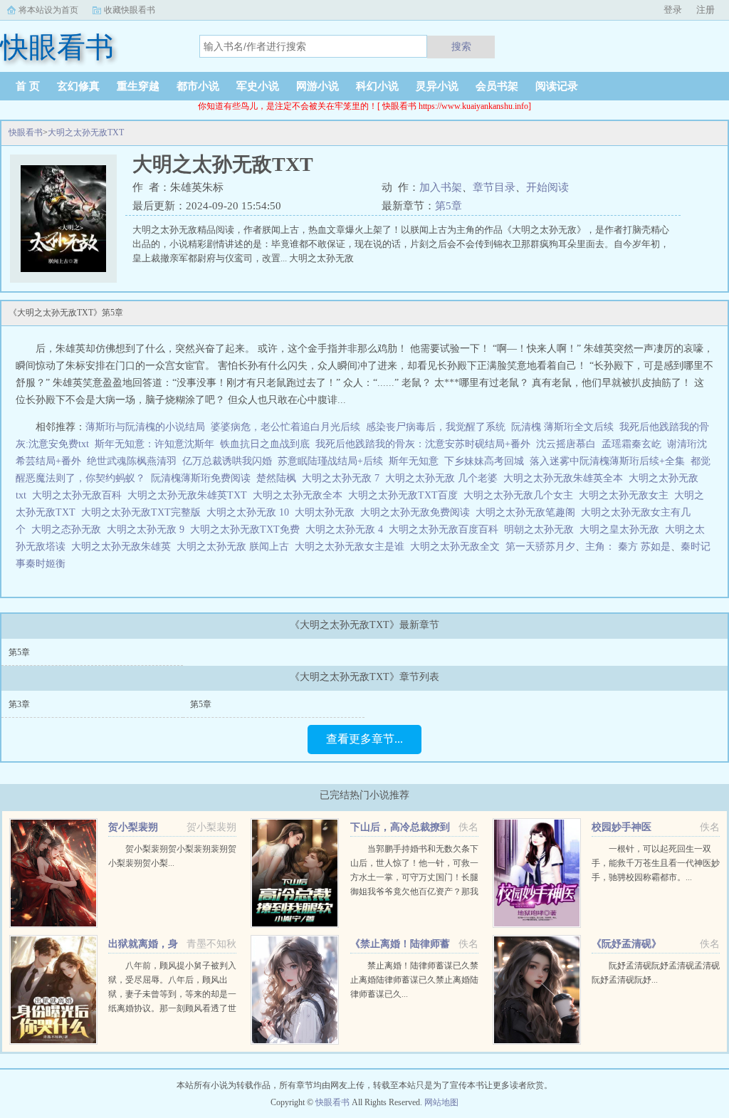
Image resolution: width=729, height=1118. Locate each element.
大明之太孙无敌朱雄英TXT (190, 495)
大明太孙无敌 (327, 512)
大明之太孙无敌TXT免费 (247, 529)
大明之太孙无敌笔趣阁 (528, 512)
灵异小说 (437, 86)
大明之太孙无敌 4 (347, 529)
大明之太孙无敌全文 (457, 546)
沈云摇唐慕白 (566, 444)
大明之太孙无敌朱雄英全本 (566, 478)
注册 (705, 9)
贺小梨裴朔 (133, 827)
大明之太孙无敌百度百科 (446, 529)
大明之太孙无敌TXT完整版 (143, 512)
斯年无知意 (414, 461)
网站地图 (441, 1102)
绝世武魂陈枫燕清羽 (132, 461)
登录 (673, 9)
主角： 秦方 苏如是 (628, 546)
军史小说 (257, 86)
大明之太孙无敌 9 (148, 529)
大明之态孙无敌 (69, 529)
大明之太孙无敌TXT (86, 132)
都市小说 (198, 86)
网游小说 (317, 86)
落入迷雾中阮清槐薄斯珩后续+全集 (607, 461)
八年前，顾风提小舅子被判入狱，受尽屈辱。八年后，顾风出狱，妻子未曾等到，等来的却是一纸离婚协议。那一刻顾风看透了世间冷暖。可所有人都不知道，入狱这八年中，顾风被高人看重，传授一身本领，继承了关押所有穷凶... (172, 1008)
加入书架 (440, 187)
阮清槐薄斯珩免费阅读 (201, 478)
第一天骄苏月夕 (540, 546)
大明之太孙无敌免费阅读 (418, 512)
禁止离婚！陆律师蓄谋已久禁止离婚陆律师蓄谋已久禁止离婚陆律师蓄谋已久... (414, 980)
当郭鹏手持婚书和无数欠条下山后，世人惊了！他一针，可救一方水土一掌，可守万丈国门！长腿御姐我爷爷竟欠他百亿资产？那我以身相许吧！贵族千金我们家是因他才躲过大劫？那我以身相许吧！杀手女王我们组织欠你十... (414, 891)
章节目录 (494, 187)
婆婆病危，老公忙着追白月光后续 (285, 427)
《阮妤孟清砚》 (626, 944)
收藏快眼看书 (129, 10)
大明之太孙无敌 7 (343, 478)
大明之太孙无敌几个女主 (521, 495)
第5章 (448, 205)
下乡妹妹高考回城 (484, 461)
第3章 (19, 704)
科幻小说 (377, 86)
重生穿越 (138, 86)
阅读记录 (556, 86)
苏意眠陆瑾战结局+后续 (330, 461)
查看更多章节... (364, 739)
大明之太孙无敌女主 (626, 495)
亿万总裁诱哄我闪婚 (227, 461)
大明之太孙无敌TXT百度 (405, 495)
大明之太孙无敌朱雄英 (124, 546)
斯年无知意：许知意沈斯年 (154, 444)
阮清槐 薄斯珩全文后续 (562, 427)
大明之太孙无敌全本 (300, 495)
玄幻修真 (78, 86)
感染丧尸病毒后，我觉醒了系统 (435, 427)
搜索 (461, 46)
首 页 (28, 86)
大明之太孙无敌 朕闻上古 (236, 546)
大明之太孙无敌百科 (79, 495)
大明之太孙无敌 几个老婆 (444, 478)
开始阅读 (547, 187)
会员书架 (497, 86)
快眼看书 (26, 132)
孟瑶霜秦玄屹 (631, 444)
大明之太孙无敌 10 (250, 512)
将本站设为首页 (48, 10)
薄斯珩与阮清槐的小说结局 (145, 427)
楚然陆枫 (276, 478)
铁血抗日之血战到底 (265, 444)
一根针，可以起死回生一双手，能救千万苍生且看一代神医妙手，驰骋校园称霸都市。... (656, 863)
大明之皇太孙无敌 (622, 529)
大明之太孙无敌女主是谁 (352, 546)
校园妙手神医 (621, 827)
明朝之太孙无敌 (541, 529)
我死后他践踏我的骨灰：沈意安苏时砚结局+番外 (422, 444)
